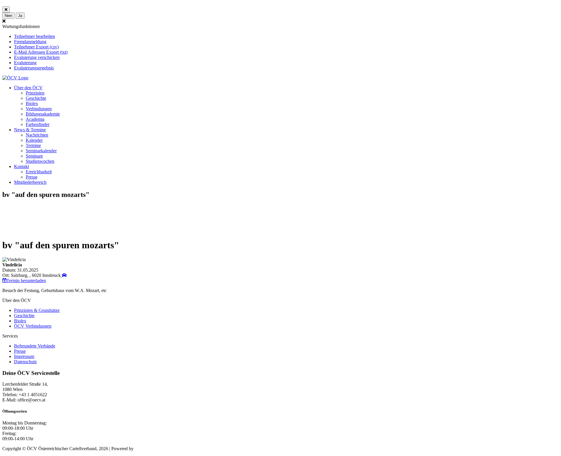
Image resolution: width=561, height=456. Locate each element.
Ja (20, 15)
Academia (35, 119)
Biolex (32, 103)
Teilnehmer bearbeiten (34, 36)
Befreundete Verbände (34, 345)
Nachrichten (37, 134)
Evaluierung (25, 62)
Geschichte (36, 98)
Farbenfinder (37, 124)
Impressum (24, 356)
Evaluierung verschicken (37, 57)
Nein (8, 15)
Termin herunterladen (26, 280)
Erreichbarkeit (39, 171)
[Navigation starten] (64, 275)
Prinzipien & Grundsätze (37, 310)
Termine (33, 145)
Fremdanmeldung (30, 41)
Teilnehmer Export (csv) (36, 46)
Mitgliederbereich (30, 182)
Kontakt (21, 166)
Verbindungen (39, 108)
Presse (31, 176)
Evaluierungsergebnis (34, 67)
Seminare (34, 155)
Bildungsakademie (43, 113)
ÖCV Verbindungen (32, 326)
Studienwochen (40, 161)
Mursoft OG (146, 448)
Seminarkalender (41, 150)
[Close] (6, 9)
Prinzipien (35, 92)
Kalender (34, 140)
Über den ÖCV (28, 87)
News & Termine (30, 129)
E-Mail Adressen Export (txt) (40, 52)
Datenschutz (25, 361)
